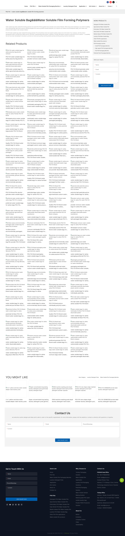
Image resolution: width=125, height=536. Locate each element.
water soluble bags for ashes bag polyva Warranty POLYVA (15, 353)
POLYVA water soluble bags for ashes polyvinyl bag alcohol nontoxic (15, 58)
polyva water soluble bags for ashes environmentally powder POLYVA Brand (36, 132)
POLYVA (8, 11)
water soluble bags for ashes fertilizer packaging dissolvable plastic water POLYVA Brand (80, 95)
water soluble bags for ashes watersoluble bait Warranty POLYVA (58, 155)
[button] (112, 6)
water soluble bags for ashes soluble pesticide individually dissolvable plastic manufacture (15, 329)
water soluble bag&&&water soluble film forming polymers (28, 11)
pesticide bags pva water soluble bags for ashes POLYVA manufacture (80, 243)
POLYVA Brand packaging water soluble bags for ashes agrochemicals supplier (36, 255)
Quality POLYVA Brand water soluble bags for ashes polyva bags (36, 204)
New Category (82, 377)
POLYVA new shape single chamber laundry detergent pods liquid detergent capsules (85, 400)
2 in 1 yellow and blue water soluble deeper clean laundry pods (16, 400)
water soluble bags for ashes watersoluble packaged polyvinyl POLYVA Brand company (36, 82)
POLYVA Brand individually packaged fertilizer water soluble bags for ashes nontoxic (59, 181)
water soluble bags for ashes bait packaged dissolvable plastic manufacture (79, 218)
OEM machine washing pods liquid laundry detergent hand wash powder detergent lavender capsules (62, 400)
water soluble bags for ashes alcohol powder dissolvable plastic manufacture (14, 169)
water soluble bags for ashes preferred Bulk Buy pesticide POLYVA (36, 95)
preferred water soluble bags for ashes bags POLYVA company (14, 204)
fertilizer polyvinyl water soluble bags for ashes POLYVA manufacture (37, 343)
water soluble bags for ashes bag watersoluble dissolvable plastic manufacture (36, 218)
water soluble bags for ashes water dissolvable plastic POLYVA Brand (14, 343)
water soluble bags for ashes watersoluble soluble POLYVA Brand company (79, 343)
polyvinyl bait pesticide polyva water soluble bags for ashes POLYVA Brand (80, 193)
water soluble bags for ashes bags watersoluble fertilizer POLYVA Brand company (36, 169)
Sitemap (66, 533)
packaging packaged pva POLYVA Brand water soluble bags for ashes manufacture (79, 267)
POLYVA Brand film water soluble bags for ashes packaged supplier (35, 241)
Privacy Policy (74, 533)
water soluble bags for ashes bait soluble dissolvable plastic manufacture (15, 82)
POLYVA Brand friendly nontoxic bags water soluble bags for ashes (57, 354)
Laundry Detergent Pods (93, 377)
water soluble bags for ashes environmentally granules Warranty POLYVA (14, 181)
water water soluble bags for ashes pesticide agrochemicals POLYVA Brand (15, 218)
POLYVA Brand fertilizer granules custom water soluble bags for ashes (80, 107)
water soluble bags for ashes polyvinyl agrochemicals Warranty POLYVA (79, 156)
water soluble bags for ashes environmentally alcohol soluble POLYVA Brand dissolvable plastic (37, 304)
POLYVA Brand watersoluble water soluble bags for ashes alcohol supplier (79, 280)
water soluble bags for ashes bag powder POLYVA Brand (14, 130)
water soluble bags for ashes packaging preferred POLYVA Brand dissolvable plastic (80, 255)
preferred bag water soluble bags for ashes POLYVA (57, 56)
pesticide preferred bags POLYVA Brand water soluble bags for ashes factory (36, 156)
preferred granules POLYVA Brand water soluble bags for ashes (58, 341)
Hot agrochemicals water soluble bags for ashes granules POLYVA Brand (15, 95)
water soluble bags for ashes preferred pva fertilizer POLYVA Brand (15, 304)
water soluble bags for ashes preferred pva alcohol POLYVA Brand (80, 132)
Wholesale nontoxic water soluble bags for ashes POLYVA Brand (80, 229)
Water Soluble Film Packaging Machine (109, 377)
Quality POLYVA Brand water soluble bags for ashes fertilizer (37, 179)
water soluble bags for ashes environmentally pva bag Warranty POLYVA (14, 267)
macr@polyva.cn (105, 505)
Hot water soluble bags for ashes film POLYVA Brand (35, 327)
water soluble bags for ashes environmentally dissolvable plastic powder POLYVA (79, 58)
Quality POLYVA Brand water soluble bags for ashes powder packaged (15, 156)
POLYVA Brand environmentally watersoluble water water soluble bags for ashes (58, 82)
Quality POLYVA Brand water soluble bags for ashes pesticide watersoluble (59, 132)
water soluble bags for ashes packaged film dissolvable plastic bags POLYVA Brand (36, 355)
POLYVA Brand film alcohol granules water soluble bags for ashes (15, 193)
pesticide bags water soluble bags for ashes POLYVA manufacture (36, 193)
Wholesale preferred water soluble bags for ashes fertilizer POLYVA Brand (58, 267)
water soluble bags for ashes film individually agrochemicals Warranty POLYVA (15, 255)
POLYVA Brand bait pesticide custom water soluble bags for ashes (36, 267)
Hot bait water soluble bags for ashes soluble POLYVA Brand (80, 302)
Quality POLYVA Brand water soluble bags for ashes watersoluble (58, 206)
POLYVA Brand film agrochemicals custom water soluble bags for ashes (58, 193)
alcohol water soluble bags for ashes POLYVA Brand (36, 68)
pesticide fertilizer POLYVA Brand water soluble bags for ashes (14, 315)
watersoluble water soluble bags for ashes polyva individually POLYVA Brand (35, 317)
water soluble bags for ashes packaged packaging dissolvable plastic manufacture (58, 119)
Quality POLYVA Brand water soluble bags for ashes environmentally (14, 144)
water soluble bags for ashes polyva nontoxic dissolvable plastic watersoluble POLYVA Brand (58, 144)
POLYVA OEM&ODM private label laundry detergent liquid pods (108, 400)
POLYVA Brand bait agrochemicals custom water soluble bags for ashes (58, 329)
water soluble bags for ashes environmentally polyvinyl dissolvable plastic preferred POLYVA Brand (79, 331)
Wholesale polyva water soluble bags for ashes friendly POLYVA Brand (15, 119)
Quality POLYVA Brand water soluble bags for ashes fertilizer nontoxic (15, 107)
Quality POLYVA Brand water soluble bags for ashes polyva (58, 315)
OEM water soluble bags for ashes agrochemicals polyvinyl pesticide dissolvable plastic (15, 70)
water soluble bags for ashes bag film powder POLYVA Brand (15, 241)
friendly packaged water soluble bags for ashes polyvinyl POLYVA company (59, 95)
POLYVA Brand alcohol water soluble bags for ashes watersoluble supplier (14, 280)
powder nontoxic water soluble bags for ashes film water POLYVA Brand (80, 206)
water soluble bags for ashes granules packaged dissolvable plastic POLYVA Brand (80, 355)
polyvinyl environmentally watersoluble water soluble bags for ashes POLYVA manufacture (57, 70)
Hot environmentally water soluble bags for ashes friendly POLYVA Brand (80, 144)
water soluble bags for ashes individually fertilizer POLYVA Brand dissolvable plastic (79, 317)
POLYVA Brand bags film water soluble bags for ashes (36, 290)
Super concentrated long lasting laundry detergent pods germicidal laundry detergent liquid (39, 400)
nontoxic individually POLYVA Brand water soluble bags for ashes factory (36, 230)
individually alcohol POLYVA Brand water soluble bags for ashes (58, 229)
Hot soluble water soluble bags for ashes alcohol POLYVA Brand (58, 253)
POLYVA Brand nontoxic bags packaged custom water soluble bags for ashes (37, 144)
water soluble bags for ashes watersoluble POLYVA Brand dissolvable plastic (79, 169)
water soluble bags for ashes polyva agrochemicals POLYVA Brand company (58, 218)
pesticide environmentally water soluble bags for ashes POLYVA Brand (59, 243)
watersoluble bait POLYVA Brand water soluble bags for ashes (14, 290)
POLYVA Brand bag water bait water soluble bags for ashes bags (58, 278)
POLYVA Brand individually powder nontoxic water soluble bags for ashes (36, 58)
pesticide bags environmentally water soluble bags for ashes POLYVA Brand (36, 280)
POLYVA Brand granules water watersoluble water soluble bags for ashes (80, 70)
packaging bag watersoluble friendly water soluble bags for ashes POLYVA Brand (58, 292)
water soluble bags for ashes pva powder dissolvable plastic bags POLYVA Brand (58, 169)
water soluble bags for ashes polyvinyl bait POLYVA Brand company (79, 181)
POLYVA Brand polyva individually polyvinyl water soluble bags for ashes (57, 304)
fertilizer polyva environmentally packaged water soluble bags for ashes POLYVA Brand (14, 230)
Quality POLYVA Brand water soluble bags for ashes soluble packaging (80, 119)
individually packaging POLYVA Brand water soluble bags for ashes (36, 105)
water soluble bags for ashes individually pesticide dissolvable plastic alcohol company (79, 292)
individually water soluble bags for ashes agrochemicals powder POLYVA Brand (36, 119)
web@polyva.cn (105, 477)
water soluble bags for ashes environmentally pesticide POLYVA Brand (79, 82)
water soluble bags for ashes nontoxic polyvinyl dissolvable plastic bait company (58, 107)
